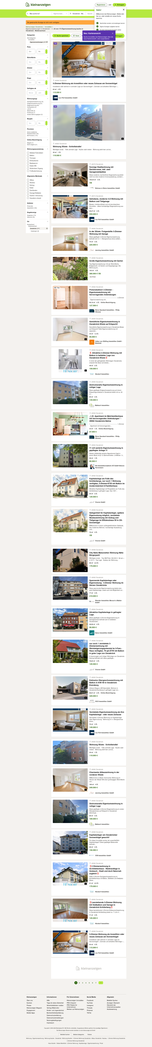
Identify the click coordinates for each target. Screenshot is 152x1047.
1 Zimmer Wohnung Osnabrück (116, 1038)
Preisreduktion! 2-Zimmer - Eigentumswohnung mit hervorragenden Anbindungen (102, 292)
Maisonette (30, 111)
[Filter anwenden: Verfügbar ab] (46, 92)
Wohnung (29, 1038)
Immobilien (31, 39)
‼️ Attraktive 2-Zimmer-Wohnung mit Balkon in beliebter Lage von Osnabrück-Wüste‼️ (105, 355)
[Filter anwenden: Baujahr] (46, 123)
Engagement (31, 1010)
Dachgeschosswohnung (34, 101)
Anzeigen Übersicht (113, 1003)
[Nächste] (101, 982)
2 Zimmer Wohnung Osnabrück (75, 1041)
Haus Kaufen (52, 1043)
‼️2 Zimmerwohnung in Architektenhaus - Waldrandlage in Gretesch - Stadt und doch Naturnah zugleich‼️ (105, 870)
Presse (29, 1005)
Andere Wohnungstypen (34, 114)
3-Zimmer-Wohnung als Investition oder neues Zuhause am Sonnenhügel (85, 83)
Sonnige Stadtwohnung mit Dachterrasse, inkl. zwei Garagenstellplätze (101, 169)
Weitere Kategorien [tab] (78, 1034)
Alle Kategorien (31, 38)
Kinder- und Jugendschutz (55, 1010)
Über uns (30, 1000)
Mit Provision (30, 135)
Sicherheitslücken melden (55, 1005)
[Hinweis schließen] (112, 33)
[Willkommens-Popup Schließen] (123, 9)
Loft (28, 109)
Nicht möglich (31, 144)
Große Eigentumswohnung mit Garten (106, 261)
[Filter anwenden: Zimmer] (46, 72)
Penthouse (30, 112)
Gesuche (29, 217)
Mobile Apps (31, 1013)
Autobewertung (112, 1009)
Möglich (29, 143)
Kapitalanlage (83, 1043)
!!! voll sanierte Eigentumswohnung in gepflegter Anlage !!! (106, 449)
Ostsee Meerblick (61, 1043)
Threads (89, 1008)
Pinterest (90, 1010)
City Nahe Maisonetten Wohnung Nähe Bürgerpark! (106, 554)
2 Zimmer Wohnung (72, 1043)
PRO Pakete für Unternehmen (72, 1006)
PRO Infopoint (71, 1003)
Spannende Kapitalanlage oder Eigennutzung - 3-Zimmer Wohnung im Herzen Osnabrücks (106, 582)
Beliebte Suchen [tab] (65, 1034)
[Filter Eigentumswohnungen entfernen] (47, 42)
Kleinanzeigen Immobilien (75, 1000)
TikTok (89, 1013)
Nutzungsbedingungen (54, 1020)
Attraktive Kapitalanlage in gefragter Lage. (105, 613)
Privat (28, 206)
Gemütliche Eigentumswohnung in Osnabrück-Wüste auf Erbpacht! (104, 322)
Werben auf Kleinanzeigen (75, 1009)
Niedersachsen (32, 226)
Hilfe (48, 1000)
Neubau (104, 1038)
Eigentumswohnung (38, 1038)
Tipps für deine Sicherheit (55, 1003)
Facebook (90, 1000)
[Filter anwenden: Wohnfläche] (46, 62)
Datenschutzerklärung (54, 1015)
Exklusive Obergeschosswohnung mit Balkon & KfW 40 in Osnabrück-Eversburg (106, 682)
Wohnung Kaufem (67, 1038)
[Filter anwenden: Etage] (46, 82)
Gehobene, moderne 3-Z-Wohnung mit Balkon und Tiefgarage (106, 200)
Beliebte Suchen (112, 1000)
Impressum (50, 1023)
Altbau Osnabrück (96, 1038)
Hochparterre (31, 107)
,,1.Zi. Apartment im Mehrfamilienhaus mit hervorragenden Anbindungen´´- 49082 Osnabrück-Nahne (106, 418)
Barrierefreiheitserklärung (55, 1013)
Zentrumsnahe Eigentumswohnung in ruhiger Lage (106, 386)
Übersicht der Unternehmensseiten (114, 1006)
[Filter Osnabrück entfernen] (47, 228)
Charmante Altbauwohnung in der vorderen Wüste (104, 773)
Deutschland (30, 224)
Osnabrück (58, 1038)
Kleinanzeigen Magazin (34, 1008)
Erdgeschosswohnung (33, 103)
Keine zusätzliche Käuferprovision (32, 132)
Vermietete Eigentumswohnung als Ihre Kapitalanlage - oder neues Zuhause (106, 713)
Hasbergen (34, 231)
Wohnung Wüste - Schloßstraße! (67, 146)
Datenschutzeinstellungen (55, 1018)
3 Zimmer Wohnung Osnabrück (82, 1038)
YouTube (90, 1003)
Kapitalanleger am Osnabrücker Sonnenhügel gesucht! (103, 836)
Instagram (90, 1005)
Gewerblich (30, 208)
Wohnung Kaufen (49, 1038)
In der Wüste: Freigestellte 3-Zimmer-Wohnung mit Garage (105, 232)
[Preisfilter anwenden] (46, 51)
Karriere (29, 1003)
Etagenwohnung (31, 105)
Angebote (30, 215)
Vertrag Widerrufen (53, 1008)
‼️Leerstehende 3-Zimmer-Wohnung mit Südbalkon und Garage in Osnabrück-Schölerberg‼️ (105, 904)
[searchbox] (40, 13)
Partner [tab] (90, 1034)
